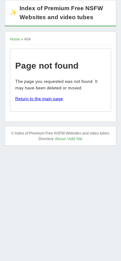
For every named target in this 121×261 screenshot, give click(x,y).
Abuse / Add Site (69, 139)
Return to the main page (39, 98)
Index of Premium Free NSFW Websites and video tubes (56, 12)
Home (15, 39)
